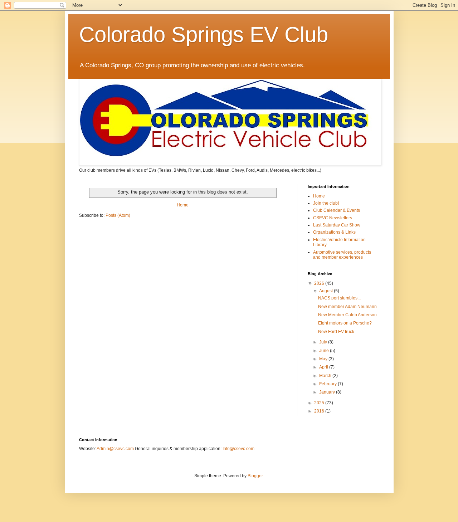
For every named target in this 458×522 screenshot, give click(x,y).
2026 (319, 283)
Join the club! (326, 203)
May (323, 358)
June (324, 350)
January (327, 392)
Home (183, 205)
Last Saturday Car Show (336, 225)
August (326, 290)
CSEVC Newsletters (332, 217)
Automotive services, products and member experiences (342, 255)
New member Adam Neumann (347, 306)
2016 (319, 411)
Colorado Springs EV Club (203, 35)
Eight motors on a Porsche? (345, 323)
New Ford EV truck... (337, 331)
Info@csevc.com (238, 448)
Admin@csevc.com (115, 448)
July (323, 342)
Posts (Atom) (118, 215)
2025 (319, 402)
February (328, 383)
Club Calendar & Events (336, 210)
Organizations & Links (334, 232)
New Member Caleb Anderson (347, 314)
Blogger (255, 475)
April (324, 367)
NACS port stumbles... (339, 298)
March (325, 375)
